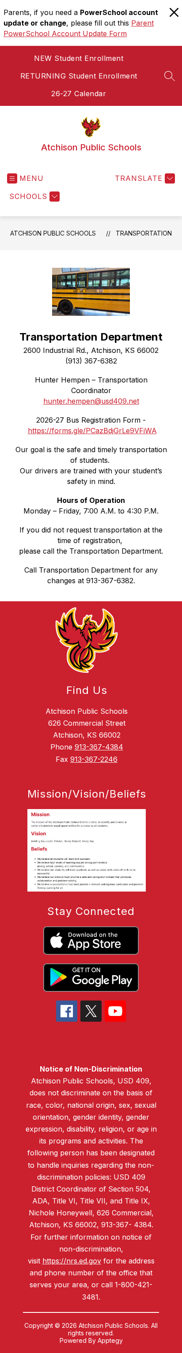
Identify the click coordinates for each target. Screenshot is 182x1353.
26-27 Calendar (78, 93)
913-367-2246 (94, 759)
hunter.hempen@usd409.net (91, 401)
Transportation (144, 233)
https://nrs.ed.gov (71, 1260)
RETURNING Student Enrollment (78, 75)
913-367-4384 (99, 746)
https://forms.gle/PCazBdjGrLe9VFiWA (92, 430)
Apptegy (110, 1340)
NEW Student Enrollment (78, 58)
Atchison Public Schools (53, 233)
